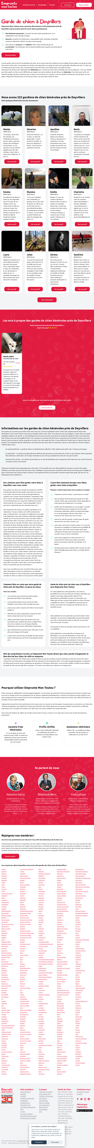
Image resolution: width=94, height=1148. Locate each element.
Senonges (77, 922)
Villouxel (77, 1023)
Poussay (59, 986)
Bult (2, 1005)
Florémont (22, 983)
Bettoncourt (4, 966)
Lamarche (40, 955)
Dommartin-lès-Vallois (25, 935)
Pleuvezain (59, 972)
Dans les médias (44, 1103)
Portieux (59, 983)
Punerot (59, 997)
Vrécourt (77, 1047)
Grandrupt (22, 1052)
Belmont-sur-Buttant (6, 955)
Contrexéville (4, 1069)
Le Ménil (40, 988)
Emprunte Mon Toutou (66, 1098)
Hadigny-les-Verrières (25, 1074)
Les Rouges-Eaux (42, 1012)
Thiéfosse (77, 953)
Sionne (77, 933)
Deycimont (23, 898)
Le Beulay (40, 981)
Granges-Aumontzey (25, 1058)
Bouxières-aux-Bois (6, 986)
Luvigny (40, 1052)
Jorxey (40, 926)
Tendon (77, 946)
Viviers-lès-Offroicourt (81, 1038)
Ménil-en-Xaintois (61, 893)
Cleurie (3, 1058)
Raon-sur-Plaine (61, 1012)
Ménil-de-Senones (61, 891)
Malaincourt (41, 1063)
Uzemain (77, 981)
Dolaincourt (23, 909)
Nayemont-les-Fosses (62, 928)
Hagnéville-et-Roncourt (44, 873)
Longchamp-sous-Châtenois (45, 1045)
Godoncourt (23, 1043)
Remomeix (59, 1034)
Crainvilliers (23, 873)
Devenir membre (10, 856)
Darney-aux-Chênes (25, 884)
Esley (21, 961)
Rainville (59, 1001)
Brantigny (3, 992)
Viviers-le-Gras (79, 1036)
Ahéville (3, 869)
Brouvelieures (5, 997)
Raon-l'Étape (60, 1010)
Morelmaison (60, 915)
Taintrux (77, 944)
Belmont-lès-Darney (6, 953)
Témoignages (42, 5)
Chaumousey (4, 1038)
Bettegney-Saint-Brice (7, 964)
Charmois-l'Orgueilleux (7, 1027)
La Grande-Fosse (42, 950)
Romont (59, 1054)
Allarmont (3, 873)
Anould (3, 882)
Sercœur (77, 926)
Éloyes (21, 953)
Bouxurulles (4, 988)
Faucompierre (23, 972)
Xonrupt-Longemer (80, 1063)
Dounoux (22, 950)
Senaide (77, 917)
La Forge (40, 948)
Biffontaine (4, 970)
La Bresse (40, 939)
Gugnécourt (23, 1069)
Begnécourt (4, 950)
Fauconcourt (23, 975)
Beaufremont (4, 946)
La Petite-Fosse (42, 968)
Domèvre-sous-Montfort (26, 920)
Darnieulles (23, 887)
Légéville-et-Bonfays (43, 986)
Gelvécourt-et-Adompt (25, 1010)
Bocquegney (4, 977)
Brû (2, 999)
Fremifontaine (23, 999)
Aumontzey (4, 900)
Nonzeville (59, 939)
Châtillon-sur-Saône (6, 1034)
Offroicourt (60, 948)
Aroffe (3, 891)
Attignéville (4, 895)
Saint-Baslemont (79, 869)
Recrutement (43, 1107)
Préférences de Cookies (28, 1118)
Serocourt (78, 931)
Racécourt (59, 999)
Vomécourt (78, 1041)
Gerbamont (23, 1021)
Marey (40, 1071)
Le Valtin (40, 1032)
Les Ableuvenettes (43, 1003)
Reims (60, 1120)
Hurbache (40, 909)
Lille (63, 1118)
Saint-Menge (78, 889)
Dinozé (22, 902)
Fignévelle (22, 979)
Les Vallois (41, 1019)
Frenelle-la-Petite (24, 1003)
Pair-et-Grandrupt (61, 957)
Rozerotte (59, 1063)
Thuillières (78, 957)
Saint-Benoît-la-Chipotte (81, 871)
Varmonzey (78, 992)
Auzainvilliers (4, 904)
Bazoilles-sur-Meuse (6, 944)
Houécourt (41, 902)
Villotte (77, 1021)
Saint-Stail (77, 900)
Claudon (3, 1054)
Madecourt (41, 1056)
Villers (77, 1014)
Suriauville (78, 942)
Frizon (21, 1008)
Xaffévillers (78, 1054)
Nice (59, 1118)
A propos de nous (23, 1141)
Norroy (59, 942)
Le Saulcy (40, 1005)
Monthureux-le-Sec (62, 904)
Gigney (22, 1027)
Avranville (3, 906)
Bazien (3, 939)
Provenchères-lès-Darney (63, 992)
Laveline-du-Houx (42, 979)
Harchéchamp (41, 878)
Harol (39, 887)
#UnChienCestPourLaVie (28, 1116)
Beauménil (4, 948)
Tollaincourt (78, 964)
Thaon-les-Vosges (79, 948)
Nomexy (59, 935)
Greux (21, 1063)
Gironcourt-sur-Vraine (25, 1041)
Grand (21, 1049)
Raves (58, 1016)
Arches (3, 887)
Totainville (78, 966)
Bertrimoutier (5, 961)
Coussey (22, 871)
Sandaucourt (78, 904)
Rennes (65, 1120)
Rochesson (59, 1045)
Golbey (22, 1045)
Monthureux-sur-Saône (63, 906)
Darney (22, 882)
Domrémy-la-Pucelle (25, 944)
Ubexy (77, 975)
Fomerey (22, 986)
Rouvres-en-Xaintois (62, 1056)
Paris (70, 1111)
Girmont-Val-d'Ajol (24, 1038)
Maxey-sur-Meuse (61, 878)
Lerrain (40, 1001)
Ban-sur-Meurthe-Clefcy (7, 924)
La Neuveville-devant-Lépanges (46, 959)
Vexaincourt (78, 1008)
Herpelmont (41, 900)
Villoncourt (78, 1019)
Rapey (58, 1014)
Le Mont (40, 992)
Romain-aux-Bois (61, 1052)
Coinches (3, 1063)
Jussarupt (40, 931)
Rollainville (59, 1049)
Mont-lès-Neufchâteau (62, 911)
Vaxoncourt (78, 997)
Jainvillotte (41, 915)
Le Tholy (40, 1027)
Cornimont (4, 1074)
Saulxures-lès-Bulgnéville (81, 913)
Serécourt (78, 928)
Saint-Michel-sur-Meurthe (81, 891)
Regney (59, 1023)
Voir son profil (11, 161)
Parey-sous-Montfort (62, 961)
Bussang (3, 1008)
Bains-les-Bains (5, 913)
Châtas (3, 1030)
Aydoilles (3, 909)
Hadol (39, 869)
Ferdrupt (22, 977)
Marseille (61, 1116)
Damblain (22, 880)
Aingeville (3, 871)
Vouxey (77, 1045)
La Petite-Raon (42, 970)
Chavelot (3, 1041)
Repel (58, 1041)
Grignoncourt (23, 1065)
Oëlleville (59, 946)
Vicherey (77, 1010)
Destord (22, 895)
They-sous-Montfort (80, 950)
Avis (40, 1111)
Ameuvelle (4, 878)
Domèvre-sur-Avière (25, 922)
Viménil (77, 1025)
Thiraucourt (78, 955)
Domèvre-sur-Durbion (25, 924)
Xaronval (77, 1058)
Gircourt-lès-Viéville (25, 1032)
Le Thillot (40, 1025)
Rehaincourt (60, 1025)
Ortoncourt (60, 953)
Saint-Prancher (79, 898)
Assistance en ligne (83, 1092)
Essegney (22, 964)
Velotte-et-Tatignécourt (81, 1001)
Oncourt (59, 950)
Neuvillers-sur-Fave (62, 933)
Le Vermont (41, 1034)
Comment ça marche (28, 5)
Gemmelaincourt (24, 1014)
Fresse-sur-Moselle (24, 1005)
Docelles (22, 904)
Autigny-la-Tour (5, 902)
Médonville (60, 884)
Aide (21, 1109)
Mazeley (59, 880)
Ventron (77, 1003)
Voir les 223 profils (47, 300)
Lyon (59, 1114)
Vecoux (77, 999)
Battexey (3, 931)
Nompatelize (60, 937)
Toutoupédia (43, 1109)
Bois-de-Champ (5, 979)
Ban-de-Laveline (5, 920)
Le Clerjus (40, 983)
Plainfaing (59, 970)
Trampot (77, 968)
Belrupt (3, 959)
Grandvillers (23, 1056)
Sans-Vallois (78, 906)
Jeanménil (41, 920)
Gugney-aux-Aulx (24, 1071)
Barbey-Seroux (5, 926)
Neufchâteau (60, 931)
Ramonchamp (60, 1005)
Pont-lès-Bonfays (61, 979)
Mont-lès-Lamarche (62, 909)
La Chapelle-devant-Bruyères (45, 944)
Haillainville (41, 876)
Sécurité (52, 5)
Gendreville (23, 1016)
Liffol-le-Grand (42, 1038)
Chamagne (4, 1016)
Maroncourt (41, 1074)
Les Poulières (41, 1010)
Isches (39, 913)
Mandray (40, 1065)
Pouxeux (59, 988)
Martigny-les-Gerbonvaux (63, 871)
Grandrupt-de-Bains (25, 1054)
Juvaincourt (41, 933)
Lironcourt (41, 1043)
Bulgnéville (4, 1003)
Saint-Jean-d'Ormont (80, 884)
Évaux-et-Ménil (24, 970)
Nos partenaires (44, 1105)
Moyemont (59, 924)
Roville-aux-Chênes (62, 1060)
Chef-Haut (4, 1043)
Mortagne (59, 922)
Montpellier (68, 1118)
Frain (21, 990)
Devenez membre (10, 55)
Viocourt (77, 1030)
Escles (21, 959)
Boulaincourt (4, 983)
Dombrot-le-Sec (24, 915)
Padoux (59, 955)
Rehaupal (59, 1027)
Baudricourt (4, 933)
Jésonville (40, 922)
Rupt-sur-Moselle (61, 1071)
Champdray (4, 1019)
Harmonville (41, 884)
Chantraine (4, 1023)
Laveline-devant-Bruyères (44, 977)
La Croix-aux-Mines (43, 946)
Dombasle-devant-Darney (26, 911)
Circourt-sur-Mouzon (6, 1052)
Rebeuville (59, 1019)
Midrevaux (59, 898)
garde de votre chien (66, 1096)
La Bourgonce (41, 937)
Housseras (41, 906)
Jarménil (40, 917)
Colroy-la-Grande (5, 1065)
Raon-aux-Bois (60, 1008)
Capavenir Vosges (5, 1010)
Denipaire (22, 891)
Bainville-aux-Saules (6, 915)
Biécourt (3, 968)
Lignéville (40, 1041)
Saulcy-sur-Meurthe (80, 911)
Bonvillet (3, 981)
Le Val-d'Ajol (41, 1030)
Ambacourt (4, 876)
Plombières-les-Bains (62, 975)
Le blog (22, 1111)
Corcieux (3, 1071)
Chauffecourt (4, 1036)
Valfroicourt (78, 986)
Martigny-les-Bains (61, 869)
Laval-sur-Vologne (42, 975)
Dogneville (22, 906)
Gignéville (22, 1025)
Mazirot (59, 882)
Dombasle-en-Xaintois (25, 913)
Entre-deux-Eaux (24, 955)
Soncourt (77, 937)
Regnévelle (60, 1021)
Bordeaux (68, 1116)
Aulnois (3, 898)
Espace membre (84, 5)
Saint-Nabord (78, 893)
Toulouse (65, 1114)
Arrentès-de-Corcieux (6, 893)
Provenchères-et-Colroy (63, 990)
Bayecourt (4, 935)
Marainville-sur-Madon (44, 1069)
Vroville (77, 1049)
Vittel (76, 1034)
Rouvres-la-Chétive (62, 1058)
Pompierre (59, 977)
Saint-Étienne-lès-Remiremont (83, 878)
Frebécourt (23, 997)
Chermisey (4, 1047)
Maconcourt (41, 1054)
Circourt (3, 1049)
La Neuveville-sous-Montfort (45, 964)
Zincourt (77, 1065)
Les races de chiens (26, 1114)
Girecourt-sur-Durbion (25, 1034)
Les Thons (40, 1016)
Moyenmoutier (60, 926)
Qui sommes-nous (45, 1094)
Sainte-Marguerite (80, 876)
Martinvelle (60, 873)
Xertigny (77, 1060)
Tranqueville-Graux (80, 970)
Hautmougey (41, 891)
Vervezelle (78, 1005)
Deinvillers (22, 889)
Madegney (41, 1058)
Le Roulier (41, 999)
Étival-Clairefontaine (25, 968)
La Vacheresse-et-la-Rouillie (45, 972)
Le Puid (40, 997)
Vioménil (77, 1032)
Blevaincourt (4, 975)
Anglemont (4, 880)
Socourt (77, 935)
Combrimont (4, 1067)
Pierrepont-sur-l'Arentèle (63, 968)
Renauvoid (59, 1038)
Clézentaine (4, 1060)
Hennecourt (41, 893)
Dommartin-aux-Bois (25, 931)
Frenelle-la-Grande (24, 1001)
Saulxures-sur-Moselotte (81, 915)
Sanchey (77, 902)
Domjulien (22, 928)
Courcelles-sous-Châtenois (26, 869)
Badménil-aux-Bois (6, 911)
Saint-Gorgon (78, 882)
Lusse (39, 1049)
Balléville (3, 917)
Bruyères (3, 1001)
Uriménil (77, 977)
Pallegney (59, 959)
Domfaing (22, 926)
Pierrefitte (59, 966)
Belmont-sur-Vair (5, 957)
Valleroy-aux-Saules (80, 988)
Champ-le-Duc (5, 1021)
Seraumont (78, 924)
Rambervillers (60, 1003)
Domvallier (22, 946)
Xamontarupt (78, 1056)
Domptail (22, 942)
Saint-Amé (59, 1074)
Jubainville (41, 928)
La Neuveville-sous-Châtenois (45, 961)
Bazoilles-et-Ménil (5, 942)
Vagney (77, 983)
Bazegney (3, 937)
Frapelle (22, 994)
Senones (77, 920)
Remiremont (60, 1032)
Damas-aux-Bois (24, 876)
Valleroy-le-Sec (79, 990)
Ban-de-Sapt (4, 922)
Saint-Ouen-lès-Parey (80, 895)
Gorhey (22, 1047)
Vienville (77, 1012)
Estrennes (22, 966)
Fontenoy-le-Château (25, 988)
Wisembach (78, 1052)
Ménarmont (60, 889)
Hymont (40, 911)
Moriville (59, 917)
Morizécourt (60, 920)
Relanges (59, 1030)
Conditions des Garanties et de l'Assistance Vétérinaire (28, 1105)
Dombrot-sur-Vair (24, 917)
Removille (59, 1036)
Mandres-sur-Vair (42, 1067)
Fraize (21, 992)
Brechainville (4, 994)
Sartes (77, 909)
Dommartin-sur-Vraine (25, 937)
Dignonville (23, 900)
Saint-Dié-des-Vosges (80, 873)
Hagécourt (41, 871)
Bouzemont (4, 990)
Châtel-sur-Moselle (6, 1032)
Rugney (59, 1067)
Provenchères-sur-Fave (62, 994)
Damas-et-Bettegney (25, 878)
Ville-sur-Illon (78, 1016)
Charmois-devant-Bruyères (8, 1025)
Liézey (40, 1036)
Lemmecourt (41, 990)
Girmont (22, 1036)
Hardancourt (41, 880)
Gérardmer (23, 1019)
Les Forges (41, 1008)
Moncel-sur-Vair (61, 902)
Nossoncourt (60, 944)
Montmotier (60, 913)
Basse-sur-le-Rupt (5, 928)
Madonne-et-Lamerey (43, 1060)
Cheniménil (4, 1045)
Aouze (3, 884)
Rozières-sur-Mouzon (62, 1065)
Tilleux (77, 961)
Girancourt (22, 1030)
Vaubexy (77, 994)
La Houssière (41, 953)
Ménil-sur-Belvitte (61, 895)
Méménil (59, 887)
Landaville (40, 957)
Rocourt (59, 1047)
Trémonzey (78, 972)
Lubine (40, 1047)
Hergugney (41, 898)
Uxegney (77, 979)
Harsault (40, 889)
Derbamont (23, 893)
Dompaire (22, 939)
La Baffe (40, 935)
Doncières (22, 948)
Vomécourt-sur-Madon (81, 1043)
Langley (40, 966)
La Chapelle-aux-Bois (43, 942)
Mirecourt (59, 900)
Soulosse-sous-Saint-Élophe (82, 939)
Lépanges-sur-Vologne (44, 994)
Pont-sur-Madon (61, 981)
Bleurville (3, 972)
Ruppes (59, 1069)
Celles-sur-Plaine (5, 1012)
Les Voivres (41, 1021)
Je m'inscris (67, 5)
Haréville (40, 882)
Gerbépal (22, 1023)
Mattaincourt (60, 876)
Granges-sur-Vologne (25, 1060)
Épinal (21, 957)
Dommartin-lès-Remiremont (27, 933)
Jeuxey (40, 924)
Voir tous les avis (47, 407)
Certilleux (3, 1014)
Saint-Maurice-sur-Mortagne (82, 887)
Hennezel (40, 895)
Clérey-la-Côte (5, 1056)
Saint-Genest (78, 880)
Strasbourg (61, 1122)
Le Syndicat (41, 1023)
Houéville (40, 904)
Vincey (77, 1027)
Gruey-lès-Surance (24, 1067)
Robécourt (59, 1043)
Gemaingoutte (23, 1012)
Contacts (79, 1094)
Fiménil (22, 981)
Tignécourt (78, 959)
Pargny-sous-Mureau (62, 964)
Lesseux (40, 1014)
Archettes (4, 889)
